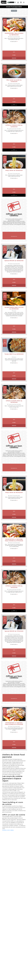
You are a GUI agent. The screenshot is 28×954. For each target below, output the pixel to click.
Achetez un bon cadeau (8, 830)
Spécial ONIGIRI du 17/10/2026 (14, 631)
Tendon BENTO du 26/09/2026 (14, 354)
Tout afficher (14, 10)
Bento (14, 357)
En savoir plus (13, 41)
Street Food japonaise (14, 36)
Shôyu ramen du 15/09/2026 (14, 170)
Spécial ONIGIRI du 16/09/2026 (14, 260)
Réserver (14, 58)
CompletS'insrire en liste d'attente (14, 104)
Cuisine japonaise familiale (15, 128)
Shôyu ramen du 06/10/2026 (14, 492)
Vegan (14, 310)
